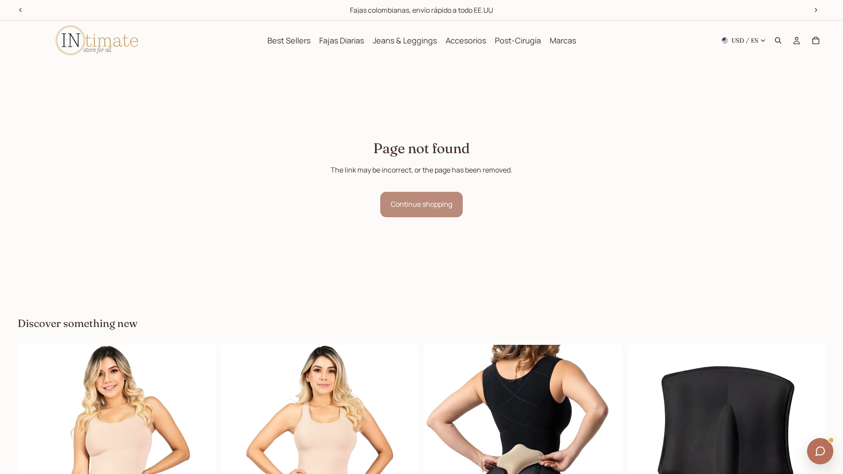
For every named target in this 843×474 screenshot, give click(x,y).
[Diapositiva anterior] (20, 10)
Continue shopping (421, 204)
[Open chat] (820, 451)
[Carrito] (815, 40)
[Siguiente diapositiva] (815, 10)
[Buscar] (778, 40)
